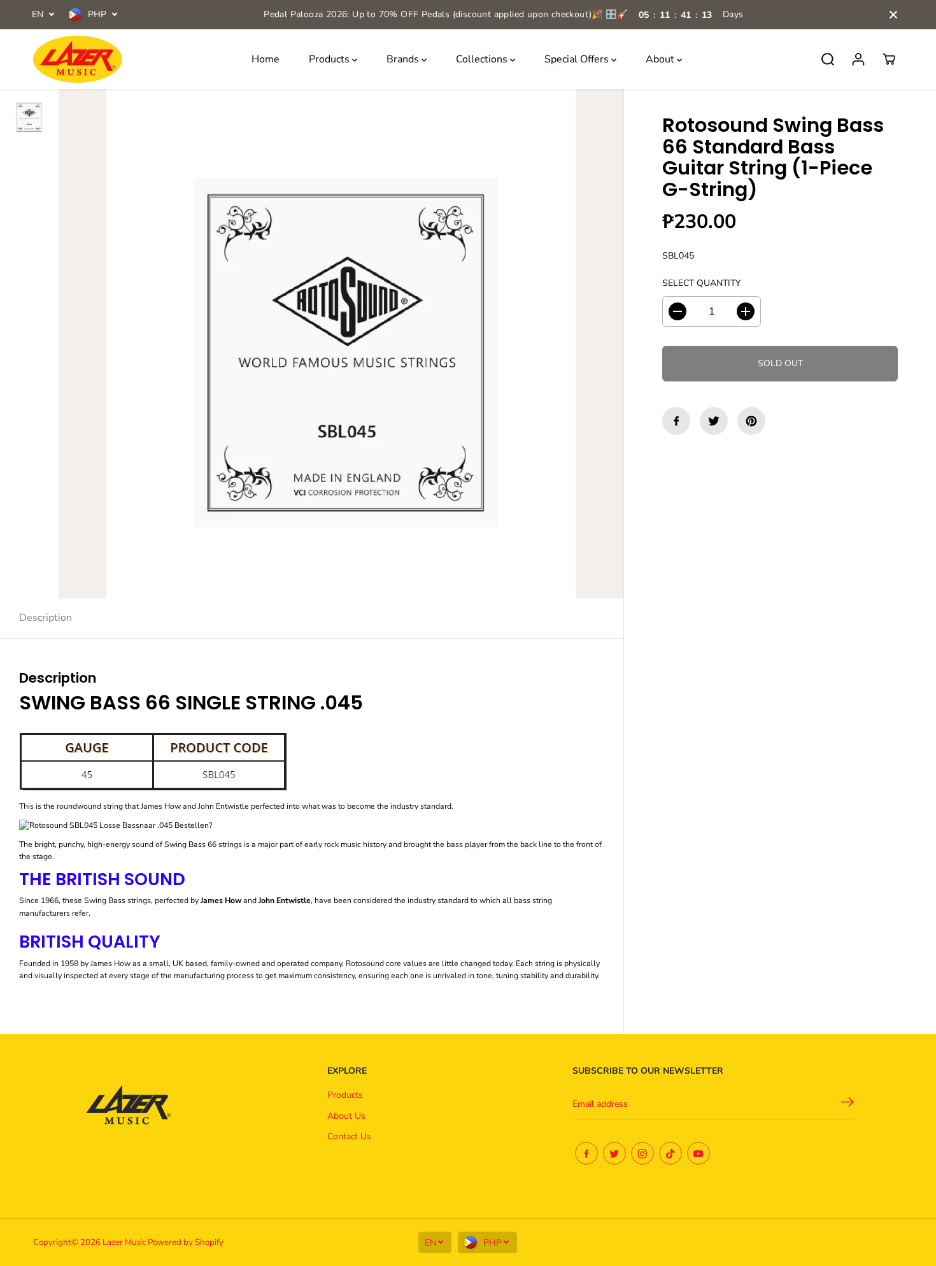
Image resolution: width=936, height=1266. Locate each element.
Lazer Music (125, 1242)
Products (330, 59)
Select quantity (701, 283)
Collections (483, 59)
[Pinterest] (751, 421)
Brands (404, 59)
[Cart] (889, 59)
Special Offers (577, 59)
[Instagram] (642, 1153)
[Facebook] (676, 421)
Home (266, 59)
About (661, 59)
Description (45, 618)
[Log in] (858, 59)
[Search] (828, 59)
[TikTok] (670, 1153)
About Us (346, 1116)
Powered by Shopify (185, 1242)
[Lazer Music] (77, 59)
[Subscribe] (847, 1104)
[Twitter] (714, 421)
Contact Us (349, 1136)
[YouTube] (698, 1153)
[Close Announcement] (893, 14)
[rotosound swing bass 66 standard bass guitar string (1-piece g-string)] (341, 344)
